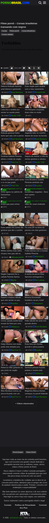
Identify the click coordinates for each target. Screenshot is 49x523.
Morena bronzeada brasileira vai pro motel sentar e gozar (34, 299)
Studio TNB (16, 115)
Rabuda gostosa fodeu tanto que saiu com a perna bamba (12, 134)
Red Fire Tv (16, 162)
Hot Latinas (39, 280)
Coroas (4, 31)
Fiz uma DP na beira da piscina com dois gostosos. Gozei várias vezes (36, 229)
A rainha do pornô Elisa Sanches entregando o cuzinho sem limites (34, 275)
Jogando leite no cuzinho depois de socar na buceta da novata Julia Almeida (36, 134)
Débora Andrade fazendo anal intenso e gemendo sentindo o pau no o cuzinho (11, 88)
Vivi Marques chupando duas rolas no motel (34, 111)
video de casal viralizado (35, 204)
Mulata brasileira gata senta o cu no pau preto (12, 180)
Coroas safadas (7, 34)
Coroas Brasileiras (28, 31)
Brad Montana (17, 92)
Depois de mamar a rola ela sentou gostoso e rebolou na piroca (36, 158)
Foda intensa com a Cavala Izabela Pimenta (36, 252)
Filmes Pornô (31, 452)
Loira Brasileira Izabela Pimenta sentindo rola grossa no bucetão (34, 181)
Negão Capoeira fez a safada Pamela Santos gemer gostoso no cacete (11, 275)
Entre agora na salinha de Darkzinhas (11, 193)
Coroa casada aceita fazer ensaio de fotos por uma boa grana (12, 322)
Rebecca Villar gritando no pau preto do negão (12, 368)
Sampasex (38, 303)
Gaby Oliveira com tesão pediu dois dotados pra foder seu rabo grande (11, 345)
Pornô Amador (18, 452)
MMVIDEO (39, 257)
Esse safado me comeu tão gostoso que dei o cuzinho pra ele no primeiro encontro (12, 229)
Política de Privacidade (25, 505)
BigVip (13, 280)
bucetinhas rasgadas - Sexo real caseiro (36, 193)
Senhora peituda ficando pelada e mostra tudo (35, 368)
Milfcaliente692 (17, 257)
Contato (7, 505)
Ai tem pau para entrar (10, 204)
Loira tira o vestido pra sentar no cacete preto (10, 111)
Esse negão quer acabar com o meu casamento (35, 87)
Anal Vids (15, 185)
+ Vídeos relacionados (24, 403)
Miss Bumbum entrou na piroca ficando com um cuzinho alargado (11, 392)
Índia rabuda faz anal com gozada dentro (35, 322)
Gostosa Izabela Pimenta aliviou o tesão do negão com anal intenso (11, 158)
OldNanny (15, 327)
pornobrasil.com (16, 518)
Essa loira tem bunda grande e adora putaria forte (34, 345)
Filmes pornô (14, 31)
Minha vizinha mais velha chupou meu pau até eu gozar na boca (11, 252)
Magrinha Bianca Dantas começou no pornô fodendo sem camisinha (36, 392)
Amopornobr (40, 92)
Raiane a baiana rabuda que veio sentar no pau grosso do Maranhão (11, 299)
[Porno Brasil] (15, 3)
